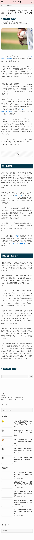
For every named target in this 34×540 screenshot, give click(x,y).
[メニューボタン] (2, 2)
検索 (30, 376)
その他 (13, 18)
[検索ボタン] (32, 2)
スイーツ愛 (17, 2)
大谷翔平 (17, 236)
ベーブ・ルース (19, 195)
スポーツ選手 (7, 18)
